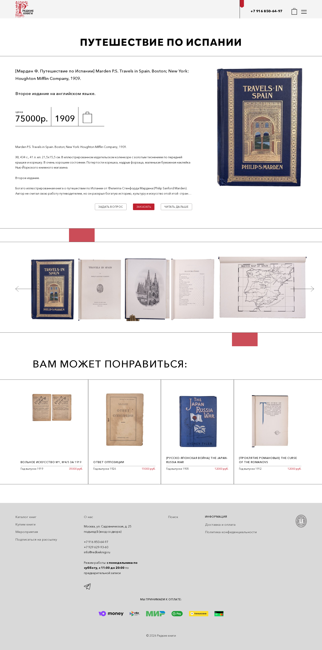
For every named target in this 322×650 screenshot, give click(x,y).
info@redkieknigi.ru (97, 552)
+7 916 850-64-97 (266, 11)
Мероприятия (26, 532)
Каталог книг (25, 517)
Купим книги (25, 524)
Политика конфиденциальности (231, 532)
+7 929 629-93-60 (96, 547)
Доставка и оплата (220, 524)
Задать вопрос (110, 206)
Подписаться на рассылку (36, 539)
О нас (88, 517)
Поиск (173, 517)
